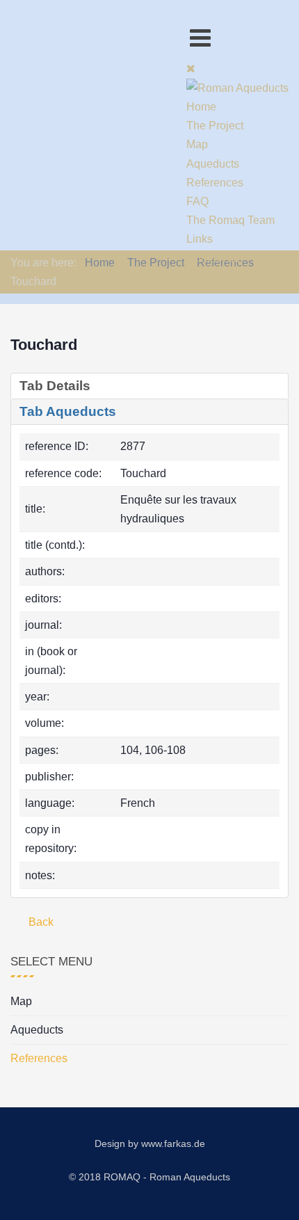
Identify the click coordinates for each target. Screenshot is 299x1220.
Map (21, 1001)
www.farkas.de (173, 1143)
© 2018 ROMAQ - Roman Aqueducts (149, 1176)
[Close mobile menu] (190, 68)
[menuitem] (201, 107)
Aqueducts (36, 1030)
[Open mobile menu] (200, 38)
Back (40, 922)
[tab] (149, 386)
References (38, 1058)
